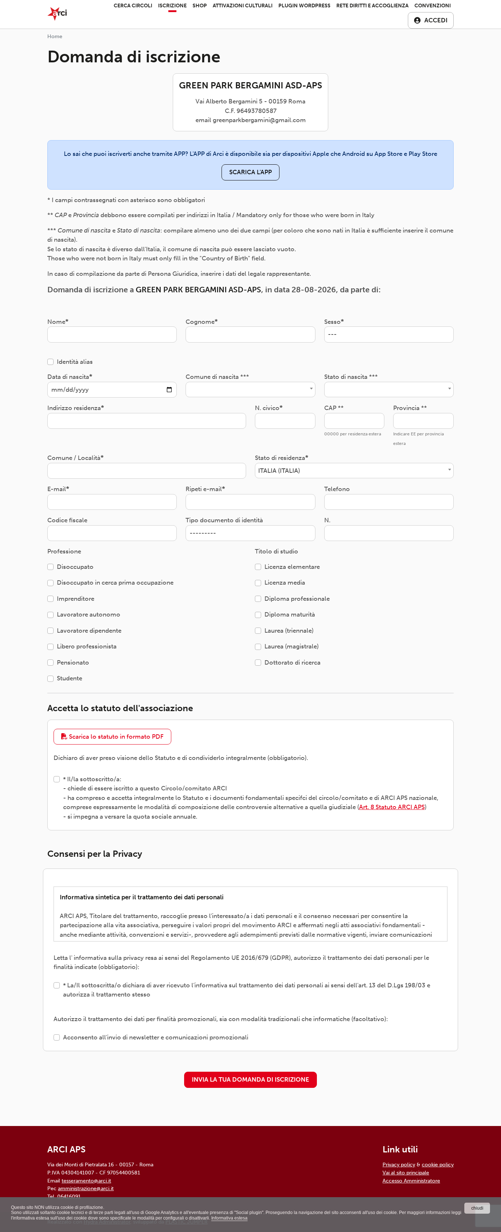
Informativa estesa (229, 1218)
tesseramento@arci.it (86, 1180)
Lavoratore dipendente (89, 630)
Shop (200, 6)
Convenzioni (432, 6)
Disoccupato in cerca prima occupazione (115, 582)
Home (54, 36)
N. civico (267, 408)
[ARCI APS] (57, 14)
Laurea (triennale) (289, 630)
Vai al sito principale (406, 1172)
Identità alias (75, 361)
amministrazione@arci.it (86, 1188)
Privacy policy (399, 1164)
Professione (64, 551)
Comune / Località (73, 457)
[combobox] (250, 389)
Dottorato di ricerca (292, 662)
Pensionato (73, 662)
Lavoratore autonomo (88, 614)
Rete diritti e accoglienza (372, 6)
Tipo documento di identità (224, 520)
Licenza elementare (292, 566)
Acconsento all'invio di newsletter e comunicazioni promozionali (155, 1037)
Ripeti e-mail (204, 489)
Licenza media (284, 582)
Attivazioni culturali (243, 6)
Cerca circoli (133, 6)
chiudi (477, 1208)
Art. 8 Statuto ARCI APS (392, 807)
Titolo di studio (276, 551)
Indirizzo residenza (74, 408)
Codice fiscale (67, 520)
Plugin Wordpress (304, 6)
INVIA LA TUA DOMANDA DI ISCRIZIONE (250, 1079)
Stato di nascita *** (351, 376)
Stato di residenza (280, 457)
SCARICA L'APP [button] (250, 172)
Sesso (332, 321)
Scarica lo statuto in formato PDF (115, 736)
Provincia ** (410, 408)
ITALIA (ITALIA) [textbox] (279, 470)
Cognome (200, 321)
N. (327, 520)
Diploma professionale (297, 598)
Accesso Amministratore (411, 1180)
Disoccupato (75, 566)
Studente (69, 678)
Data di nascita (68, 376)
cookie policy (438, 1164)
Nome (56, 321)
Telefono (337, 489)
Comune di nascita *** (217, 376)
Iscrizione (172, 6)
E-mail (56, 489)
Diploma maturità (289, 614)
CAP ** (334, 408)
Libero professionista (87, 646)
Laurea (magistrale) (291, 646)
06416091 (69, 1196)
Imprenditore (75, 598)
